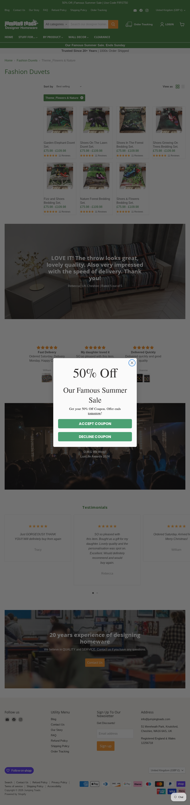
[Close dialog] (132, 363)
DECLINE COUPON (95, 436)
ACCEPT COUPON (95, 423)
